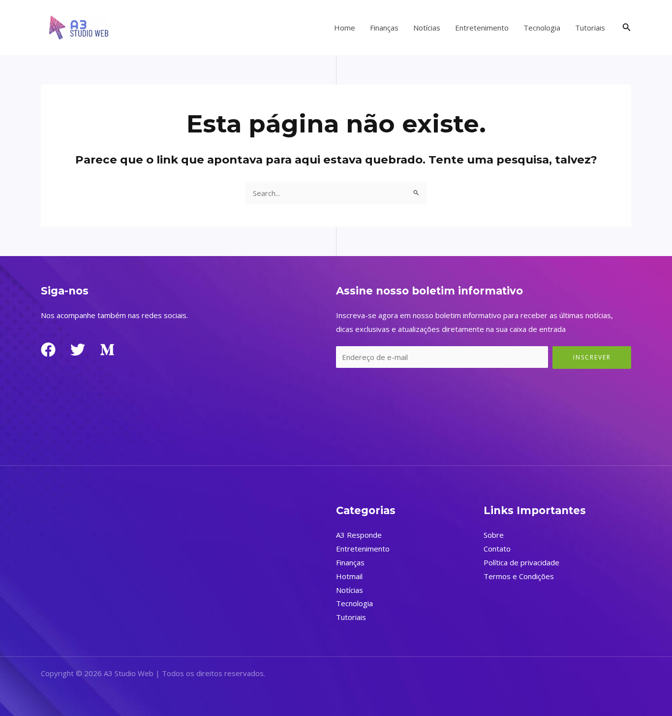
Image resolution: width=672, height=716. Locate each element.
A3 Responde (359, 535)
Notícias (426, 28)
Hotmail (349, 576)
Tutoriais (590, 28)
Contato (497, 548)
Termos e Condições (519, 576)
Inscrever (592, 357)
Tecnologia (541, 28)
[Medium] (107, 349)
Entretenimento (482, 28)
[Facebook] (48, 349)
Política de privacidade (521, 562)
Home (344, 28)
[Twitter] (77, 349)
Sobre (494, 535)
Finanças (384, 28)
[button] (626, 27)
